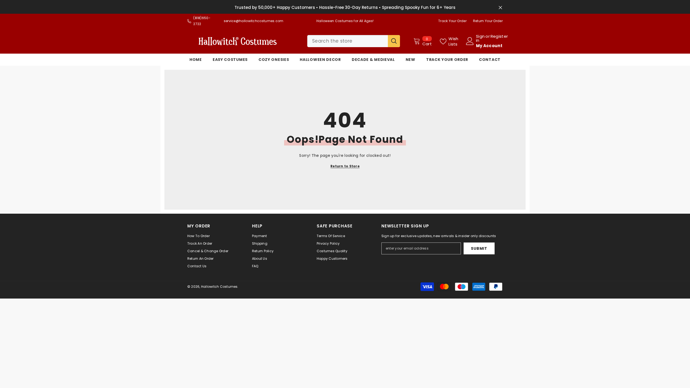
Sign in (480, 38)
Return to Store (345, 166)
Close (500, 7)
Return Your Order (488, 21)
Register (499, 36)
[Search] (353, 41)
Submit (479, 248)
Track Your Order (452, 21)
